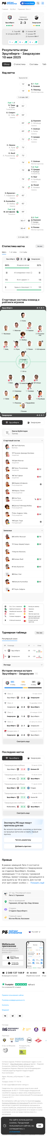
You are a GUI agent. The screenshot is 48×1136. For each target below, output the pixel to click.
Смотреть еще (23, 741)
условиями (14, 1131)
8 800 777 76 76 (15, 1082)
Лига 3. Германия (16, 895)
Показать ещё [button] (37, 883)
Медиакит (5, 1010)
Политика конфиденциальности (13, 1000)
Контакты (5, 1005)
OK (39, 1125)
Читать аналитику (23, 840)
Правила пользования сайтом (13, 995)
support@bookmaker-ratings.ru (18, 1085)
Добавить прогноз (23, 846)
